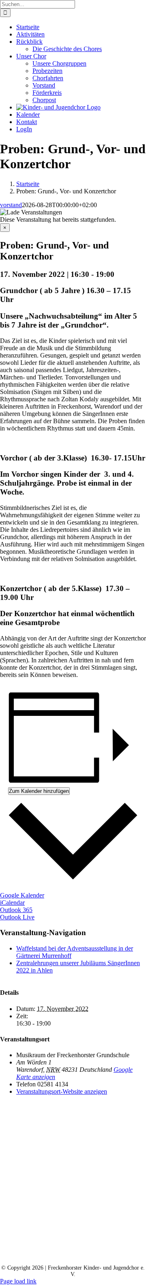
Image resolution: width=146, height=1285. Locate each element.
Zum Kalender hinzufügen (39, 791)
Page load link (18, 1281)
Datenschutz (31, 1255)
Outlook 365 (16, 909)
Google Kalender (22, 895)
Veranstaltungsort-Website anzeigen (61, 1091)
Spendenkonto (129, 1255)
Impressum (78, 1255)
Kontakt (49, 1247)
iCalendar (12, 902)
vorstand (11, 204)
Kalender (90, 1247)
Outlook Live (17, 917)
